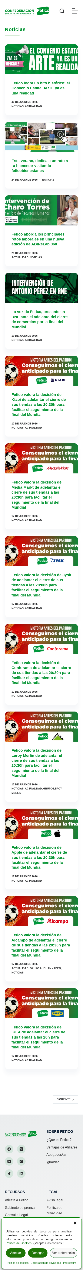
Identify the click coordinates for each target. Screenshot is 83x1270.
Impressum (69, 1262)
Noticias (17, 106)
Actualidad (33, 106)
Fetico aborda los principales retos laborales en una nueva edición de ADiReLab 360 (37, 239)
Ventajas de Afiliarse (61, 1147)
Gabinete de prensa (20, 1207)
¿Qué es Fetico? (59, 1140)
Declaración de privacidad (46, 1262)
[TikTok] (9, 1173)
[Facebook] (9, 1149)
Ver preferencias (63, 1253)
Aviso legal (54, 1200)
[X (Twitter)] (21, 1149)
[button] (75, 1223)
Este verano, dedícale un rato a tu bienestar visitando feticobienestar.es (39, 166)
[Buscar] (62, 11)
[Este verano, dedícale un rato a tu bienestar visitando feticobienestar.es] (41, 137)
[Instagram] (21, 1161)
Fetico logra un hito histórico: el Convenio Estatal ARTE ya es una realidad (40, 88)
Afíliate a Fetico (16, 1200)
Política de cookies (18, 1262)
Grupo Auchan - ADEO (45, 968)
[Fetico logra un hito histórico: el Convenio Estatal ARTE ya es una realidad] (41, 59)
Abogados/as (56, 1154)
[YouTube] (9, 1161)
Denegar (38, 1253)
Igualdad (53, 1162)
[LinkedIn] (21, 1173)
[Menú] (75, 11)
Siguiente (63, 1099)
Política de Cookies (18, 1243)
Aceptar (15, 1253)
